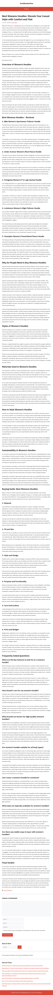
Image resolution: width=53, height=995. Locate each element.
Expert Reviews (8, 890)
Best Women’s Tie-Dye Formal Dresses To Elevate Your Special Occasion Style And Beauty (25, 968)
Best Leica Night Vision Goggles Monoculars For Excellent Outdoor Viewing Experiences (25, 971)
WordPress (39, 992)
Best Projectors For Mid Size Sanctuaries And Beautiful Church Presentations (22, 965)
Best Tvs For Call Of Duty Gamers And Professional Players (17, 981)
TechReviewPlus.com (25, 992)
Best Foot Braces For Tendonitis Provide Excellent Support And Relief (20, 978)
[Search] (20, 947)
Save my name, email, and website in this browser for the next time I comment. (24, 930)
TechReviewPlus (26, 3)
